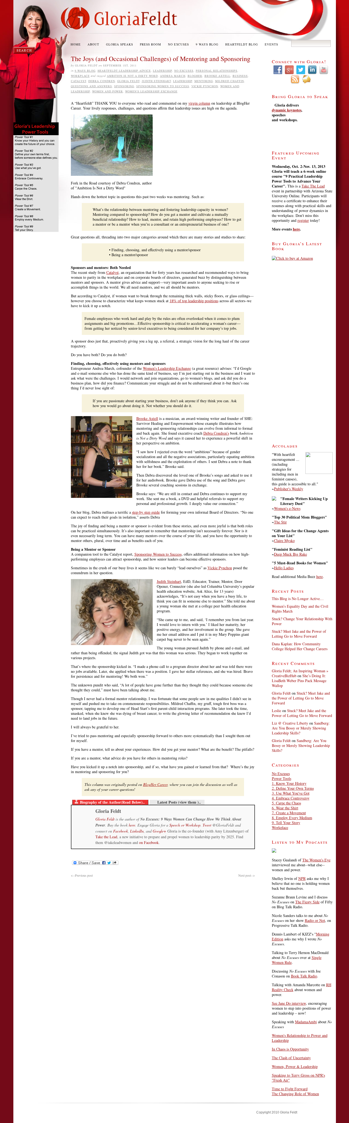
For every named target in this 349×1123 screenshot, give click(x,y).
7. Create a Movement (289, 812)
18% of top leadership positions (194, 300)
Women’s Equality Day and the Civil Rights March (300, 609)
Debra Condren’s (216, 433)
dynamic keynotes (286, 110)
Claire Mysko (284, 540)
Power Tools (281, 778)
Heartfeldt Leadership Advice (124, 70)
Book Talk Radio (304, 976)
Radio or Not (315, 920)
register (303, 220)
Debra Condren (101, 81)
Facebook (120, 831)
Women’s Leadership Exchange (167, 368)
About (93, 44)
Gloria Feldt (128, 81)
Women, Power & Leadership (295, 1066)
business (240, 76)
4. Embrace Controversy (290, 798)
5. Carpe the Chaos (286, 803)
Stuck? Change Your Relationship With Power (302, 621)
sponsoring (124, 86)
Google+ (159, 831)
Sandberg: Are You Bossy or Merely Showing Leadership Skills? (301, 728)
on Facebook (149, 842)
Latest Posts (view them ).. (179, 802)
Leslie (276, 710)
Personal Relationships (216, 70)
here (132, 825)
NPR (302, 878)
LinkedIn (137, 831)
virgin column (199, 103)
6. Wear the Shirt (285, 807)
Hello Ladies (284, 567)
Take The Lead (313, 186)
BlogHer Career (155, 784)
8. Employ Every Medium (292, 817)
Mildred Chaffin (229, 81)
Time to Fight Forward (290, 1088)
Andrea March (172, 76)
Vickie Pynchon (204, 86)
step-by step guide (146, 512)
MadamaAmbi (306, 1021)
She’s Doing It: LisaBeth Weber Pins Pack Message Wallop (299, 680)
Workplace (80, 76)
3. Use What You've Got (290, 793)
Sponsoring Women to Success (162, 86)
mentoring (203, 81)
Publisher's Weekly (288, 488)
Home (76, 44)
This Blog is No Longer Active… (298, 598)
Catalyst (78, 81)
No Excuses (178, 44)
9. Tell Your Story (286, 822)
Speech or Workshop (184, 825)
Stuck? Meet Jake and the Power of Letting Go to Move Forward (299, 634)
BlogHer (195, 76)
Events (271, 44)
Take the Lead (106, 836)
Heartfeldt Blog (241, 44)
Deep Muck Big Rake (290, 554)
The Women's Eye (316, 859)
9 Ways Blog (207, 44)
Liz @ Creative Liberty (290, 723)
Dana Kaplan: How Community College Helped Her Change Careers (299, 646)
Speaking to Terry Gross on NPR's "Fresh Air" (298, 1078)
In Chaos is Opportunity (290, 1049)
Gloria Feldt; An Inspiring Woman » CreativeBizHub (300, 673)
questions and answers (91, 86)
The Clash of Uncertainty (291, 1057)
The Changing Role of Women (295, 1093)
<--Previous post (82, 875)
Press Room (150, 44)
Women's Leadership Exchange (151, 91)
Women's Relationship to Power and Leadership (299, 1038)
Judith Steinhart (156, 81)
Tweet (207, 825)
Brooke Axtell (217, 76)
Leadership (162, 70)
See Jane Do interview (289, 1003)
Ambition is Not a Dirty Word (132, 76)
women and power (107, 91)
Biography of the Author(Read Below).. (112, 802)
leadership (182, 81)
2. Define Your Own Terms (293, 788)
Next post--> (246, 875)
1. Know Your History (289, 783)
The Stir (280, 522)
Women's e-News (287, 508)
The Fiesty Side (307, 901)
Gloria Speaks (119, 44)
